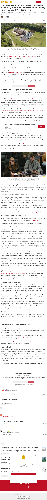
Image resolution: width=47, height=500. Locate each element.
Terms (26, 494)
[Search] (45, 444)
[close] (35, 456)
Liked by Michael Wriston (8, 416)
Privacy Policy (32, 478)
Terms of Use (29, 476)
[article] (23, 451)
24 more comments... (4, 437)
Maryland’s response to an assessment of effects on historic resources (24, 99)
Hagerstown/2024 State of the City (32, 49)
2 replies (5, 426)
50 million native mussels (26, 318)
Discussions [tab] (10, 444)
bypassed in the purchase (21, 337)
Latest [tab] (5, 444)
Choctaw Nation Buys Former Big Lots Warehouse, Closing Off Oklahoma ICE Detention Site (19, 448)
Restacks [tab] (9, 403)
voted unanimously (39, 337)
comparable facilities (36, 220)
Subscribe (38, 2)
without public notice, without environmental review (22, 56)
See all (3, 475)
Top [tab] (2, 444)
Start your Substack (21, 496)
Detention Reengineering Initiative (33, 212)
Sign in (43, 2)
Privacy (23, 494)
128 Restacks (16, 390)
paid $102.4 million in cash (35, 53)
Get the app (28, 496)
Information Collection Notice (23, 478)
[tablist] (6, 403)
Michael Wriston (7, 16)
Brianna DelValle (6, 414)
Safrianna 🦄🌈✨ (6, 431)
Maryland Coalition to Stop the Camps (32, 144)
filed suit (25, 327)
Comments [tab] (4, 403)
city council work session (15, 72)
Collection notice (30, 494)
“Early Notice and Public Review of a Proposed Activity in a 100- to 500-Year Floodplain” (22, 110)
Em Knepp (6, 471)
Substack (18, 498)
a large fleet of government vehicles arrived (20, 342)
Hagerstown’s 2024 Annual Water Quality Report (13, 273)
